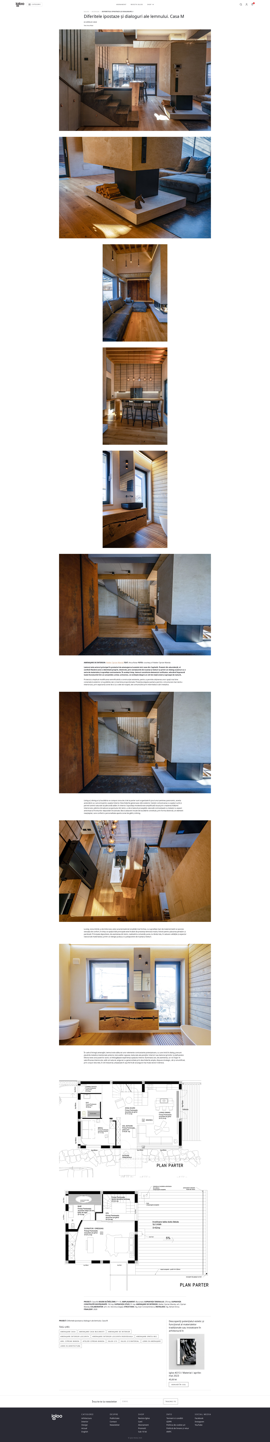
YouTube (198, 1425)
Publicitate (114, 1418)
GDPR (168, 1421)
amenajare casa (68, 1332)
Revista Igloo (137, 4)
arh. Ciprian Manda (69, 1341)
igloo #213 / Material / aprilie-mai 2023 (185, 1374)
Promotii (142, 1428)
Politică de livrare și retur (177, 1428)
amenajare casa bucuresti (92, 1332)
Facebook (199, 1418)
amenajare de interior (119, 1332)
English (84, 1431)
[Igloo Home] (20, 4)
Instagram (199, 1421)
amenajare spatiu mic (146, 1336)
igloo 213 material (130, 1341)
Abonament (121, 4)
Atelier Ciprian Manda (115, 662)
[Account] (246, 4)
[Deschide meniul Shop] (153, 4)
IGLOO (86, 11)
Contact (113, 1421)
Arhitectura (86, 1418)
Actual (84, 1428)
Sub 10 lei (142, 1431)
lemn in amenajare (152, 1341)
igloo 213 (112, 1341)
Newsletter (115, 1425)
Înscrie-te (171, 1401)
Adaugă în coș (178, 1385)
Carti (140, 1421)
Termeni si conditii (174, 1418)
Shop (149, 4)
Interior (95, 11)
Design (84, 1425)
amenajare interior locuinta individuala (112, 1336)
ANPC (168, 1431)
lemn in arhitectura (70, 1346)
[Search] (241, 4)
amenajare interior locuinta (74, 1336)
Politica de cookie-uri (175, 1425)
